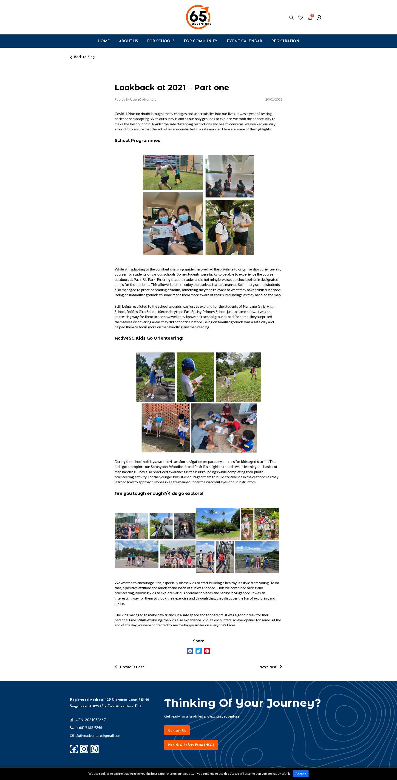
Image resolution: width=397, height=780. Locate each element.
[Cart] (310, 18)
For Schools (161, 41)
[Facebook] (74, 749)
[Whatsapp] (95, 749)
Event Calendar (244, 41)
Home (104, 41)
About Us (128, 41)
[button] (82, 57)
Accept (300, 774)
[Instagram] (84, 749)
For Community (201, 41)
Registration (285, 41)
